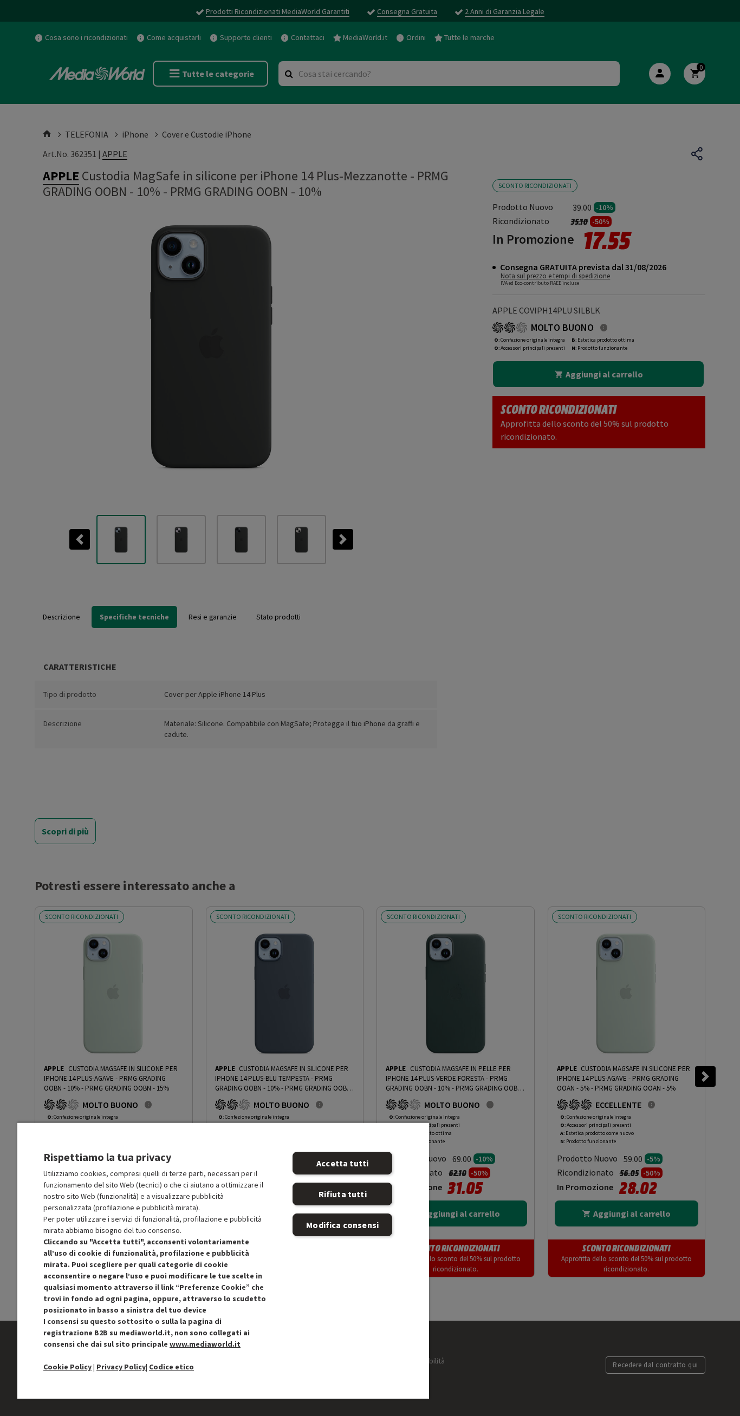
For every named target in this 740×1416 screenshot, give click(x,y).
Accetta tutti (342, 1163)
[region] (223, 1260)
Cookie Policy (67, 1367)
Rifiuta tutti (343, 1194)
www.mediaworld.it (205, 1344)
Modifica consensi (342, 1224)
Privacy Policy (121, 1367)
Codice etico (171, 1367)
